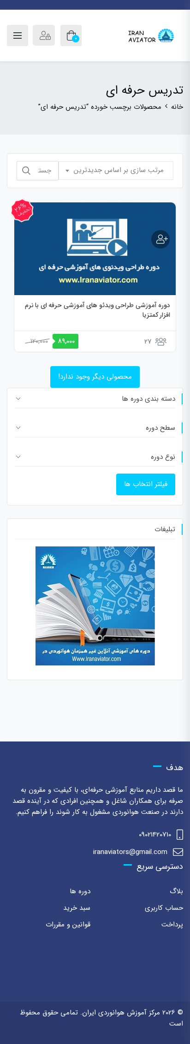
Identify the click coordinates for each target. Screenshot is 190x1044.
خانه (177, 107)
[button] (160, 239)
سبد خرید (76, 908)
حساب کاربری (164, 908)
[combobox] (116, 170)
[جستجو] (26, 170)
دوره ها (80, 891)
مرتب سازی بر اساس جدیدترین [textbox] (119, 170)
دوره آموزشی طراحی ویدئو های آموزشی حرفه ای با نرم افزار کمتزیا (98, 310)
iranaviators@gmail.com (130, 852)
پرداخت (172, 924)
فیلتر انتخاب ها (145, 484)
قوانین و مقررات (68, 924)
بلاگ (176, 891)
